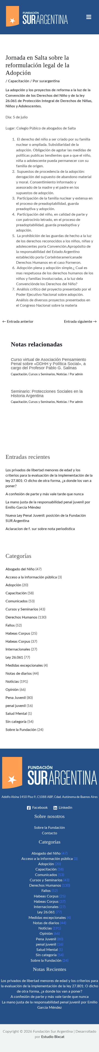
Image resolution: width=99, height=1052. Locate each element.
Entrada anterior (17, 321)
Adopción (13, 585)
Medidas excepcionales (24, 665)
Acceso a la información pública (31, 577)
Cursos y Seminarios (42, 374)
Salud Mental (16, 713)
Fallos (10, 625)
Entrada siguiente (80, 321)
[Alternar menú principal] (88, 16)
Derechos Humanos (21, 617)
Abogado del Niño (20, 569)
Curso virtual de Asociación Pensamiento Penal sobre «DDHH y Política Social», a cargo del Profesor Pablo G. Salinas (48, 363)
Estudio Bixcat (52, 1037)
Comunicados (17, 601)
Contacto (49, 833)
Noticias (61, 374)
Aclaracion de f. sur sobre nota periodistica (40, 529)
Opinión (12, 690)
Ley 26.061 (14, 657)
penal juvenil (16, 706)
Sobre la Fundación (21, 730)
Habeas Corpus (18, 633)
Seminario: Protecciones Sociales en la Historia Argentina (47, 393)
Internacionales (18, 649)
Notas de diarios (19, 673)
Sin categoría (16, 722)
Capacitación (18, 81)
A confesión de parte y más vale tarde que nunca (45, 494)
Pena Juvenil (16, 698)
